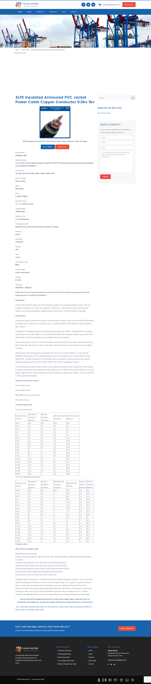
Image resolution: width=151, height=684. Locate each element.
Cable (42, 679)
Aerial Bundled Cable (64, 654)
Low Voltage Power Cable (34, 610)
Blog (64, 12)
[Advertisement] (75, 70)
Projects (53, 12)
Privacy (33, 679)
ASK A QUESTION (127, 628)
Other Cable (25, 50)
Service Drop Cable (64, 657)
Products (40, 12)
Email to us (62, 147)
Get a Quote (129, 4)
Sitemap (38, 679)
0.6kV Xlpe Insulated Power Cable (32, 607)
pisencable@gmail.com (111, 4)
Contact (74, 12)
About (29, 12)
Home (20, 12)
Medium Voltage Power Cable (67, 664)
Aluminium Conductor (65, 651)
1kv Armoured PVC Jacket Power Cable (59, 607)
